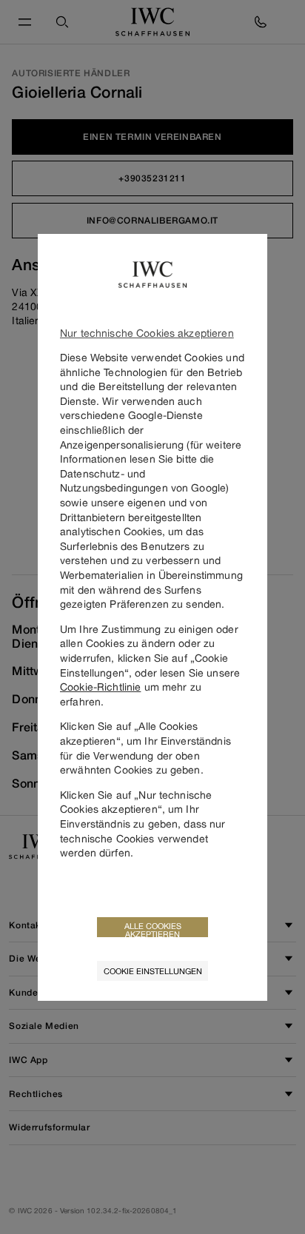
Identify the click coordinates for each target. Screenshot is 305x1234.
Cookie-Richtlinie (100, 686)
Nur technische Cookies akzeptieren (147, 332)
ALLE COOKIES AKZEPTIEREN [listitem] (152, 929)
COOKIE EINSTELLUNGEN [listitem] (153, 971)
